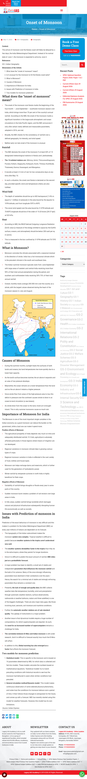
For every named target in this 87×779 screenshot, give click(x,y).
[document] (43, 389)
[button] (67, 361)
